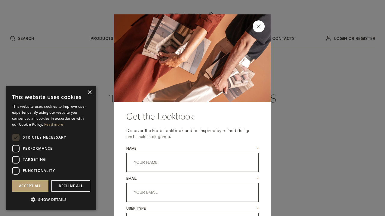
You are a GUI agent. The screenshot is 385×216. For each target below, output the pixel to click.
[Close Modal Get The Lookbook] (259, 26)
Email (131, 178)
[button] (51, 200)
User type (136, 208)
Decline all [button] (71, 185)
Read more (53, 124)
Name (131, 148)
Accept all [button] (30, 185)
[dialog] (51, 148)
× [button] (89, 92)
